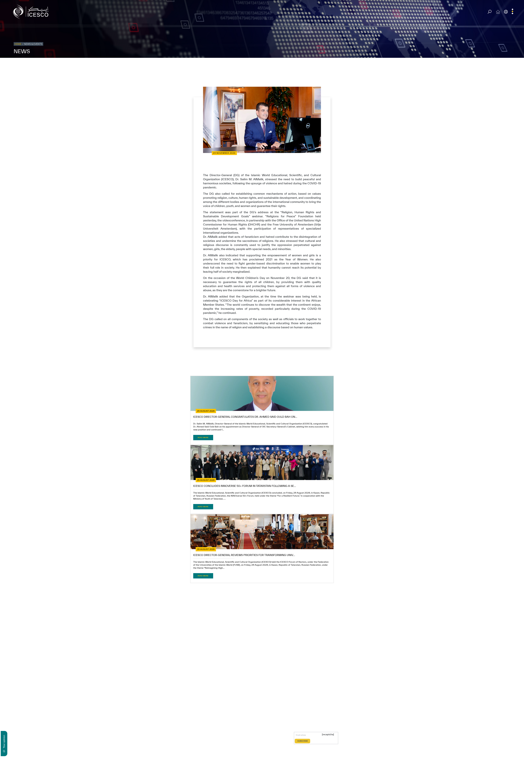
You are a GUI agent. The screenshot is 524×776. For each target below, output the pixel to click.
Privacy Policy (453, 63)
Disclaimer (476, 63)
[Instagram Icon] (206, 737)
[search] (489, 11)
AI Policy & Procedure (514, 63)
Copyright (466, 63)
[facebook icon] (187, 737)
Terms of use (440, 63)
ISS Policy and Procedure (493, 63)
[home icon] (498, 11)
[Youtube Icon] (213, 737)
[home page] (32, 11)
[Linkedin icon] (200, 737)
